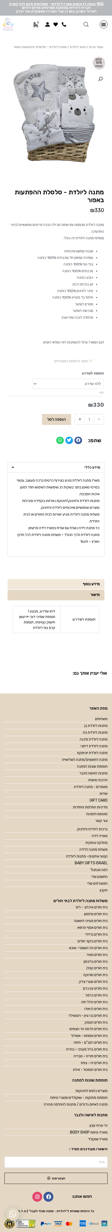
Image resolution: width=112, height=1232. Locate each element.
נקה (101, 392)
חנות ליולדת (78, 47)
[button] (104, 24)
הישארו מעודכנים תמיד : (88, 1149)
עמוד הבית (96, 47)
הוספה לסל (56, 419)
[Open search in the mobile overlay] (86, 24)
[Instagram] (37, 1197)
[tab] (56, 467)
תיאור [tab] (95, 594)
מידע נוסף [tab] (91, 584)
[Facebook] (48, 1197)
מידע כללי (92, 467)
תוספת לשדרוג (93, 373)
